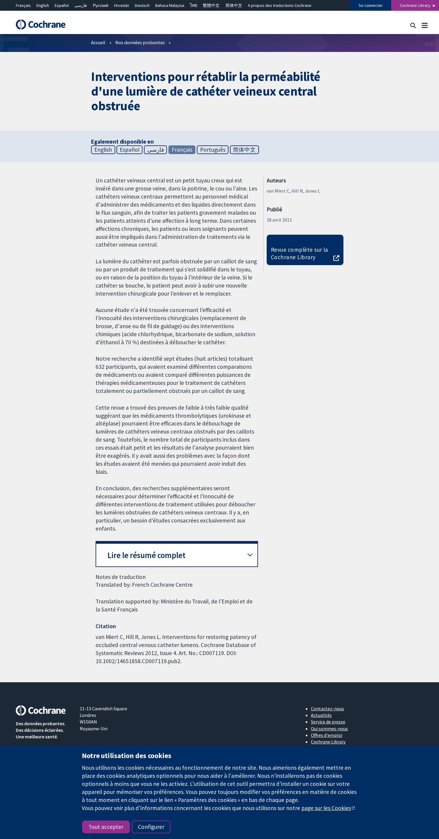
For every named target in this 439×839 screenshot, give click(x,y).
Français (23, 5)
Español (62, 5)
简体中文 (233, 5)
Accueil (98, 42)
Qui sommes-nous (329, 729)
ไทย (193, 5)
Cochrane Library (415, 5)
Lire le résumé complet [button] (146, 555)
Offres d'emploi (326, 735)
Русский (100, 5)
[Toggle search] (413, 25)
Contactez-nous (327, 709)
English (42, 5)
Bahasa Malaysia (169, 5)
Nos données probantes (140, 42)
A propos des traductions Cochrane (279, 5)
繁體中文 (211, 5)
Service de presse (328, 722)
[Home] (43, 24)
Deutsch (142, 5)
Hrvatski (121, 5)
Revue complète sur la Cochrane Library (299, 253)
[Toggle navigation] (424, 25)
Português (212, 149)
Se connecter (371, 5)
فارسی (80, 5)
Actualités (321, 715)
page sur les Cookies (326, 808)
